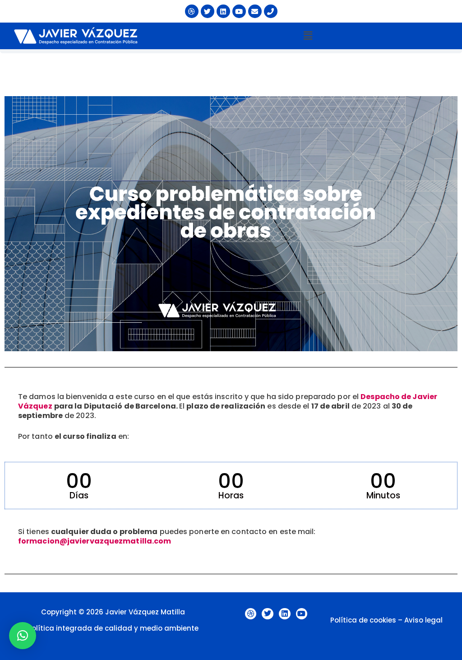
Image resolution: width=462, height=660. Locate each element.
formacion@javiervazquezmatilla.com (94, 541)
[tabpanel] (231, 322)
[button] (307, 35)
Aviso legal (423, 620)
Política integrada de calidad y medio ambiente (113, 628)
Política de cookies (363, 620)
